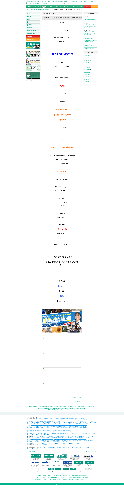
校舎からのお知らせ (45, 9)
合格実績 (55, 408)
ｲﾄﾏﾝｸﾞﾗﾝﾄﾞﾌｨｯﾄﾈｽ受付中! (34, 466)
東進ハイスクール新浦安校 (44, 440)
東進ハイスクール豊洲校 (88, 421)
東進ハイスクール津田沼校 (76, 440)
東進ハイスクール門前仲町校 (64, 422)
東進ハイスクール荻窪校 (31, 423)
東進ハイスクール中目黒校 (32, 427)
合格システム (40, 408)
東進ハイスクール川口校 (67, 436)
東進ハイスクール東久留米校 (76, 428)
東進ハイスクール (87, 1)
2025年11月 (87, 69)
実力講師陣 (50, 408)
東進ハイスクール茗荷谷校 (81, 419)
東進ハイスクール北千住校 (67, 421)
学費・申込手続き (64, 408)
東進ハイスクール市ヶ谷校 (41, 418)
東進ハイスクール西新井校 (32, 422)
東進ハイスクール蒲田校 (47, 425)
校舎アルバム (92, 406)
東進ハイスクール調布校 (54, 428)
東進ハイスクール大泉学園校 (90, 422)
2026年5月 (86, 57)
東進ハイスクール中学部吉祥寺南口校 (45, 447)
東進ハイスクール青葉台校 (37, 431)
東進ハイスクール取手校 (47, 443)
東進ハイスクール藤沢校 (89, 433)
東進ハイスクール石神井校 (53, 423)
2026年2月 (86, 62)
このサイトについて (56, 479)
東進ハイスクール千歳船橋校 (80, 426)
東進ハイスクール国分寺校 (81, 427)
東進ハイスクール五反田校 (57, 425)
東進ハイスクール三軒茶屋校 (69, 425)
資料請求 (77, 408)
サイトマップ (94, 1)
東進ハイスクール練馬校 (84, 423)
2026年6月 (86, 55)
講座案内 (46, 408)
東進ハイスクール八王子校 (64, 428)
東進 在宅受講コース (44, 444)
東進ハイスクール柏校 (82, 439)
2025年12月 (87, 67)
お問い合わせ (71, 479)
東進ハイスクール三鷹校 (41, 430)
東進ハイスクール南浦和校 (75, 437)
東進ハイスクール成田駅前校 (87, 440)
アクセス (51, 406)
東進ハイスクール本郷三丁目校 (70, 419)
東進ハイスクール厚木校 (47, 431)
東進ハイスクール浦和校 (36, 436)
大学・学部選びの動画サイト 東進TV (43, 475)
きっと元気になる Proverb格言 (40, 477)
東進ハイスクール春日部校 (56, 436)
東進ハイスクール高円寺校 (42, 423)
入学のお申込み (83, 408)
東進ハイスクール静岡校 (61, 443)
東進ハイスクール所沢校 (64, 437)
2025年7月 (86, 79)
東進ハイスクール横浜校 (43, 434)
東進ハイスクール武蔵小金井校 (53, 430)
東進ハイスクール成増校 (74, 423)
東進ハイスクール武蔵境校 (65, 430)
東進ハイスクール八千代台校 (62, 441)
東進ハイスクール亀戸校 (56, 421)
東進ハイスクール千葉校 (65, 440)
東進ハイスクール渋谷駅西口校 (81, 425)
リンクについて (64, 479)
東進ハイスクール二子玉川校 (43, 427)
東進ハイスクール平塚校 (79, 433)
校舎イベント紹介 (77, 406)
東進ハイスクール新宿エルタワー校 (82, 418)
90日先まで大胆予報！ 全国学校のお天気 (61, 475)
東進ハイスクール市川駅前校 (47, 439)
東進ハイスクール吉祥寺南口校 (60, 427)
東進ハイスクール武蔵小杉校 (32, 434)
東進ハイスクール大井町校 (36, 425)
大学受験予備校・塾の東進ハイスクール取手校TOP (39, 406)
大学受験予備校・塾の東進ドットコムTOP (43, 479)
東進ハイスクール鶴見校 (59, 433)
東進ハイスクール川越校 (77, 436)
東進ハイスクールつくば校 (36, 443)
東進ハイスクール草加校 (54, 437)
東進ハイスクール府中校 (87, 428)
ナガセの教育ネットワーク (32, 451)
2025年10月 (87, 72)
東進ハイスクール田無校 (44, 428)
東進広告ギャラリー (30, 78)
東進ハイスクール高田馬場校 (32, 419)
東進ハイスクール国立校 (71, 427)
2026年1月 (86, 65)
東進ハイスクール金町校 (46, 421)
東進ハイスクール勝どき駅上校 (53, 418)
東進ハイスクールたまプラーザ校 (47, 433)
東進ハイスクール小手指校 (88, 436)
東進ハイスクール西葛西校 (43, 422)
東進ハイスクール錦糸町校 (78, 421)
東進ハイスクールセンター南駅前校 (34, 433)
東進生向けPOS (72, 408)
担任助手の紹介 (70, 406)
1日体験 (49, 409)
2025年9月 (86, 74)
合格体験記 (83, 406)
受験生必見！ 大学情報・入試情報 (79, 475)
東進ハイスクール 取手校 (32, 9)
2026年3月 (86, 60)
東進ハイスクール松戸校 (41, 441)
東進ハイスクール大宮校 (46, 436)
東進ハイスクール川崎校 (58, 431)
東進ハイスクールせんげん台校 (43, 437)
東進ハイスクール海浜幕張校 (71, 439)
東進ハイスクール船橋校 (31, 441)
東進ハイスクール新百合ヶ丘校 (82, 431)
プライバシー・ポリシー (65, 409)
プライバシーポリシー (79, 479)
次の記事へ (80, 397)
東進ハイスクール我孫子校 (36, 439)
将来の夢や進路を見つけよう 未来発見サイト (57, 477)
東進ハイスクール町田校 (31, 430)
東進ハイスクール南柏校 (52, 441)
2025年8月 (86, 76)
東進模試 (59, 408)
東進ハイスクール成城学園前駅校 (56, 426)
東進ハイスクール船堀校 (53, 422)
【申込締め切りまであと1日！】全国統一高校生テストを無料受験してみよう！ (90, 40)
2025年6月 (86, 81)
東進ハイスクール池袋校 (79, 422)
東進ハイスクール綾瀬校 (36, 421)
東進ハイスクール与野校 (85, 437)
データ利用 (87, 479)
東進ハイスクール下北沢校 (32, 426)
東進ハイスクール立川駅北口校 (33, 428)
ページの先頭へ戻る (78, 401)
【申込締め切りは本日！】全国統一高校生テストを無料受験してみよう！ (90, 19)
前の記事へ (74, 397)
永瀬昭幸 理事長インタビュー (78, 1)
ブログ (87, 406)
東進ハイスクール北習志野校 (32, 440)
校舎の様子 (56, 406)
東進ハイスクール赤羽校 (58, 419)
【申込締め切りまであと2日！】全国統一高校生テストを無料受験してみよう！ (90, 47)
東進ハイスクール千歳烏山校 (68, 426)
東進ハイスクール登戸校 (69, 433)
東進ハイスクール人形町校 (44, 419)
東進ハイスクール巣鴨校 (63, 423)
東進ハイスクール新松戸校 (55, 440)
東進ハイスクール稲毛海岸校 (59, 439)
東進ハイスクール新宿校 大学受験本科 (66, 418)
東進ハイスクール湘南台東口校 (69, 431)
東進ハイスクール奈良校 (75, 443)
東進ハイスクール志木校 (31, 437)
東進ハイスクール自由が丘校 (43, 426)
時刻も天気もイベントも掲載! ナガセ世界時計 (79, 477)
